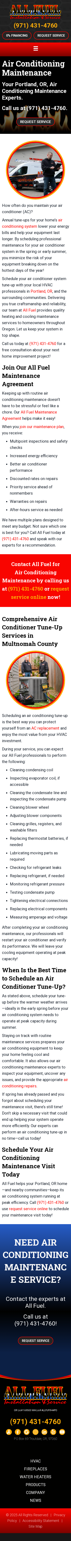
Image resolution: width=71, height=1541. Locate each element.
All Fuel (29, 310)
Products (36, 1484)
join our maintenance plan (42, 426)
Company (35, 1492)
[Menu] (36, 48)
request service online (28, 1208)
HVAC (35, 1461)
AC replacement (45, 728)
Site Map (35, 1526)
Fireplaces (35, 1469)
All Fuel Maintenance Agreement (26, 376)
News (35, 1500)
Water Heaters (35, 1476)
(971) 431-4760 (36, 25)
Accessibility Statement (40, 1521)
